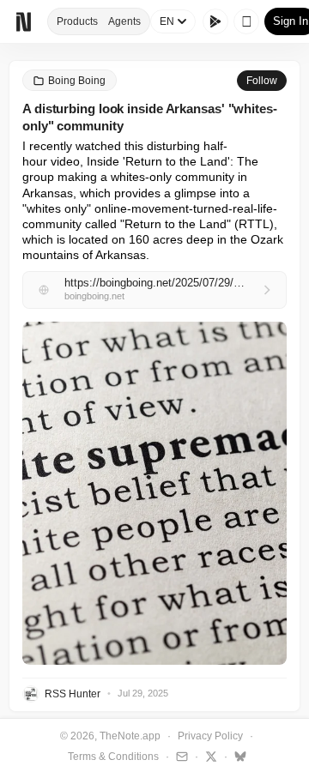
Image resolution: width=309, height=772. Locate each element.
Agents (124, 21)
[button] (154, 493)
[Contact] (180, 756)
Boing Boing (77, 81)
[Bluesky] (238, 756)
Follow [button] (261, 81)
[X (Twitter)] (209, 756)
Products (77, 21)
